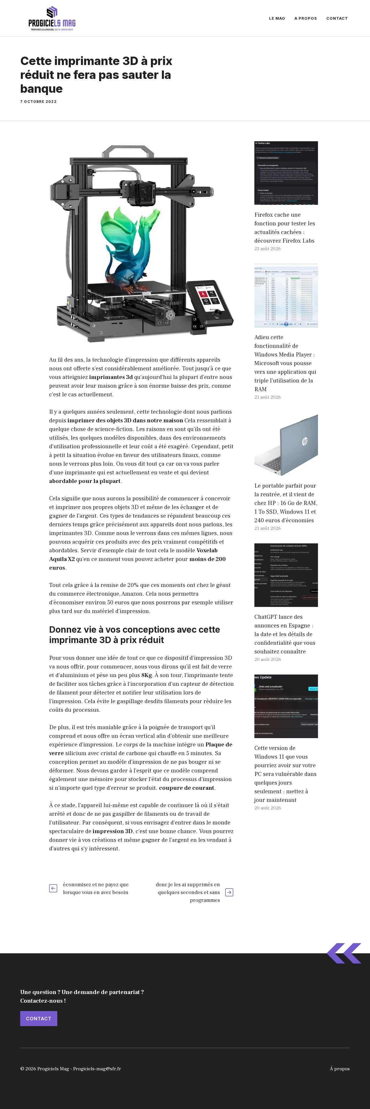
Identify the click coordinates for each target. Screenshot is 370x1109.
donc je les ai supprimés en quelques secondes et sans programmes (188, 892)
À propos (340, 1069)
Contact (337, 18)
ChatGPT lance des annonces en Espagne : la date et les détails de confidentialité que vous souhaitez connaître (284, 634)
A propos (306, 18)
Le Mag (277, 18)
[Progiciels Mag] (52, 18)
